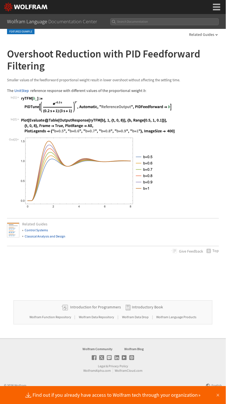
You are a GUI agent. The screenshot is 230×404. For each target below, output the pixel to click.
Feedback (191, 251)
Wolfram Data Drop (135, 317)
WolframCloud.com (128, 370)
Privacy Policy (118, 366)
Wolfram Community (97, 349)
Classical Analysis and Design (45, 236)
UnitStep (21, 90)
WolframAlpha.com (97, 370)
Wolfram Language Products (176, 317)
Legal (101, 366)
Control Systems (36, 230)
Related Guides (201, 34)
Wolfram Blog (134, 349)
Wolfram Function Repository (50, 317)
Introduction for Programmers (95, 307)
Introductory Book (147, 307)
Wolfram (20, 385)
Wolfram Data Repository (97, 317)
